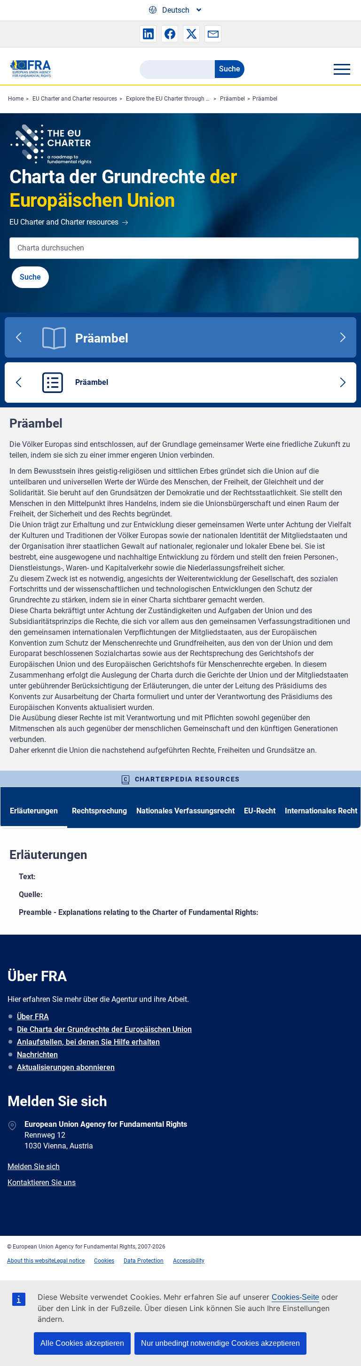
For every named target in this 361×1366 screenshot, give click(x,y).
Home (16, 98)
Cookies (104, 1260)
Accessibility (188, 1260)
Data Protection (144, 1260)
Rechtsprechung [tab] (99, 810)
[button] (148, 33)
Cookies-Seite (295, 1297)
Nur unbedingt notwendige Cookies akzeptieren (220, 1343)
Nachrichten (37, 1054)
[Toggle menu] (342, 69)
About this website (30, 1260)
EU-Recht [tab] (259, 810)
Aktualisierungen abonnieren (66, 1067)
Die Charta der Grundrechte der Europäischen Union (104, 1029)
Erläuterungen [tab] (34, 810)
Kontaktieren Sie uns (42, 1182)
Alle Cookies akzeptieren (82, 1343)
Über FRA (33, 1016)
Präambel (232, 98)
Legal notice (69, 1260)
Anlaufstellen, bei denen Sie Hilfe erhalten (88, 1042)
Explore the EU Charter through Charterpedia (182, 98)
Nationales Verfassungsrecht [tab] (185, 810)
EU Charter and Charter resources (74, 98)
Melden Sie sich (34, 1166)
